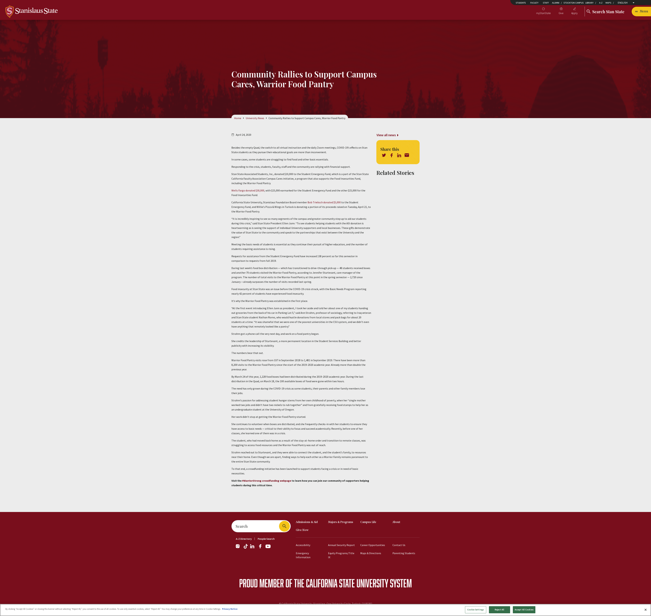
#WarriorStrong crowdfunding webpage (266, 480)
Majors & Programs (340, 522)
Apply (574, 13)
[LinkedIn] (252, 548)
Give (561, 13)
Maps (608, 2)
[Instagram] (239, 548)
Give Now (302, 530)
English (622, 3)
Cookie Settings (475, 609)
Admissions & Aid (307, 522)
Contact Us (398, 545)
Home (237, 118)
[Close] (645, 609)
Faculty (534, 2)
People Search (266, 538)
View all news (386, 135)
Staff (546, 2)
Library (589, 2)
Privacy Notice (230, 609)
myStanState (543, 13)
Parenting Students (403, 553)
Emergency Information (303, 555)
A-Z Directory (244, 538)
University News (255, 118)
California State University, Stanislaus (303, 603)
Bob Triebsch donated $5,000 (324, 202)
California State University (347, 583)
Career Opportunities (372, 545)
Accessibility (303, 545)
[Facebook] (261, 548)
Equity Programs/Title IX (341, 555)
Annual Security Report (341, 545)
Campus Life (368, 522)
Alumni (555, 2)
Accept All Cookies (524, 609)
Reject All (499, 609)
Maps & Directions (370, 553)
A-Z (601, 2)
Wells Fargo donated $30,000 (247, 190)
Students (521, 2)
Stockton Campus (574, 2)
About (396, 522)
